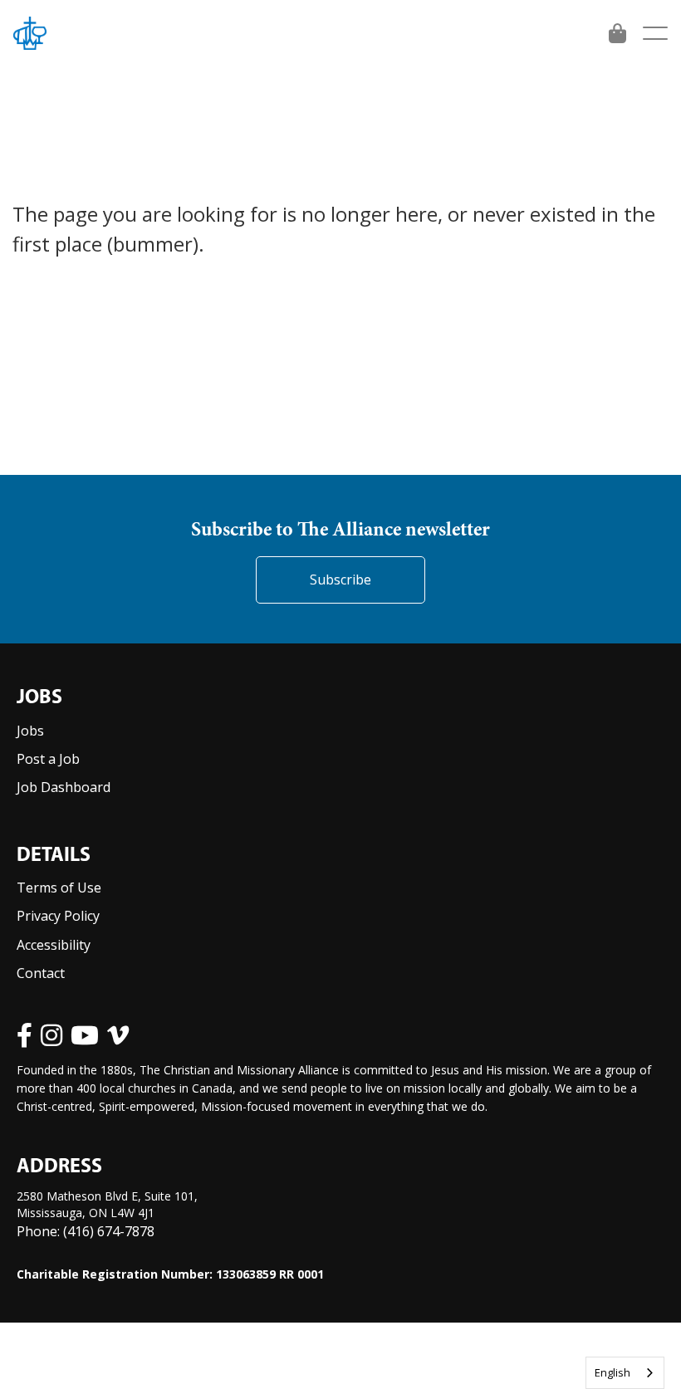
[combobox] (624, 1373)
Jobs (30, 730)
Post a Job (48, 759)
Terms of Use (59, 887)
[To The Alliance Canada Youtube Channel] (85, 1036)
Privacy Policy (58, 916)
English (612, 1372)
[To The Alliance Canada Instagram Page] (51, 1036)
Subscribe (340, 579)
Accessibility (54, 945)
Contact (41, 973)
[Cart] (617, 33)
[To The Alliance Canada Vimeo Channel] (118, 1036)
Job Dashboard (63, 787)
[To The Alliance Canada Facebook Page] (24, 1036)
